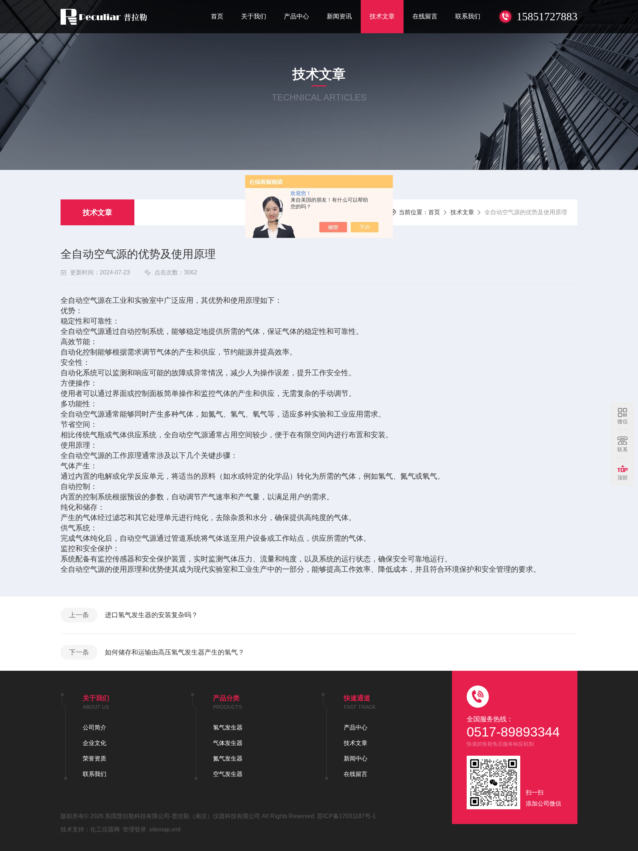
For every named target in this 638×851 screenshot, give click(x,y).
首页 (217, 16)
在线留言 (425, 16)
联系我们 (467, 16)
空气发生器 (228, 774)
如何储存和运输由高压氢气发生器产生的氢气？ (174, 652)
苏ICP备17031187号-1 (346, 816)
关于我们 (253, 16)
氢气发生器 (228, 727)
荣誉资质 (94, 758)
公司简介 (94, 727)
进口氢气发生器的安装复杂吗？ (151, 615)
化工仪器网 (105, 829)
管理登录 (134, 829)
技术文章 (382, 16)
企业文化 (94, 743)
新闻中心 (355, 758)
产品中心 (296, 16)
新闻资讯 (339, 16)
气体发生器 (228, 743)
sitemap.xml (165, 829)
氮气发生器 (228, 758)
